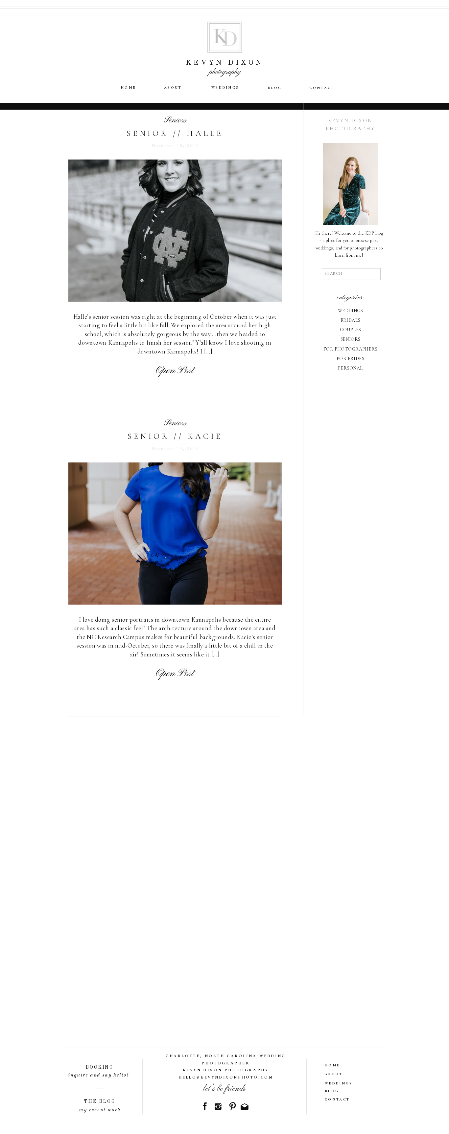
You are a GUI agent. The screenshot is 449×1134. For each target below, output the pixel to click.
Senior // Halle (175, 133)
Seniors (175, 120)
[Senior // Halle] (175, 231)
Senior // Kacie (175, 436)
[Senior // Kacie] (175, 533)
